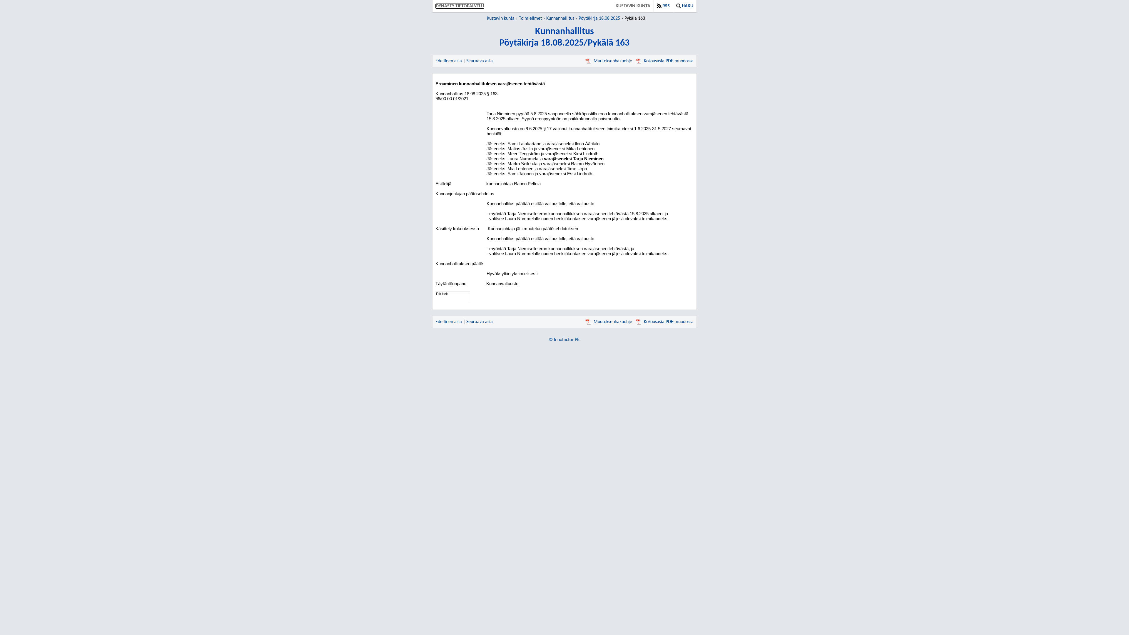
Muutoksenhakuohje (613, 61)
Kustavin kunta (633, 6)
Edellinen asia (448, 61)
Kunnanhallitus (560, 18)
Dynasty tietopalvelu (460, 6)
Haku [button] (687, 6)
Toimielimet (530, 18)
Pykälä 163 (634, 18)
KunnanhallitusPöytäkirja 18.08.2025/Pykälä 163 (564, 37)
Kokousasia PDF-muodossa (669, 61)
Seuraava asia (479, 61)
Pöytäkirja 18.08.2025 (599, 18)
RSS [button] (666, 6)
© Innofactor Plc (564, 339)
